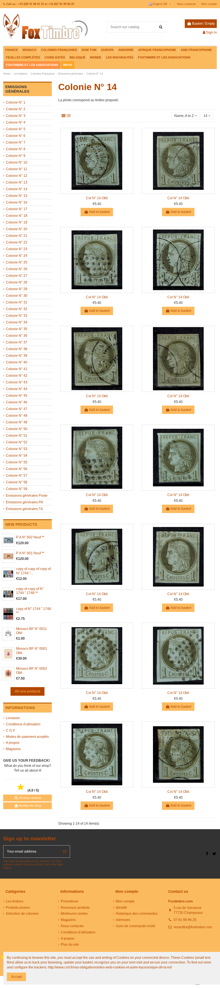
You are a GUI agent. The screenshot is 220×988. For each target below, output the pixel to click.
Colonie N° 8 (15, 149)
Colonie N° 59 (16, 489)
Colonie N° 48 (16, 415)
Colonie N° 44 (16, 389)
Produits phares (18, 907)
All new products (27, 691)
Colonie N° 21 (16, 235)
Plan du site (70, 944)
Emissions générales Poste (26, 495)
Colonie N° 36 (16, 335)
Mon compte (209, 4)
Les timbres (14, 901)
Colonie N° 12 (16, 176)
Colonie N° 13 (16, 182)
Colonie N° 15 (16, 196)
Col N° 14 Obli (97, 198)
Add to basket (99, 212)
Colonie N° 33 (16, 315)
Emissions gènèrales (17, 89)
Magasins (13, 749)
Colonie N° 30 (16, 295)
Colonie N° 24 (16, 255)
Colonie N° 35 (16, 329)
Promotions (69, 901)
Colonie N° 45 (16, 395)
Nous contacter (187, 4)
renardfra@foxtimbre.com (193, 927)
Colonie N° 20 (16, 229)
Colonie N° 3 (15, 116)
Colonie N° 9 (15, 156)
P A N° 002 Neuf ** (30, 537)
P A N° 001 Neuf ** (30, 553)
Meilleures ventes (74, 913)
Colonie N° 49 (16, 422)
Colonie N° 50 (16, 429)
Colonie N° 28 (16, 282)
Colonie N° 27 (16, 275)
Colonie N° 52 (16, 442)
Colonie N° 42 (16, 375)
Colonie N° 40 (16, 362)
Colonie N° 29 (16, 289)
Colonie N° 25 (16, 262)
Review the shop (27, 805)
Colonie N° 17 (16, 209)
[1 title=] (2, 957)
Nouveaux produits (75, 907)
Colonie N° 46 (16, 402)
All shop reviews (27, 798)
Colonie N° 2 (15, 109)
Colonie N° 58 (16, 482)
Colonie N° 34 (16, 322)
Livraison (13, 718)
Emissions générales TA (24, 509)
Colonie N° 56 (16, 469)
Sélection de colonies (22, 913)
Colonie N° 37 (16, 342)
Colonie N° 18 (16, 216)
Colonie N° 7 (15, 142)
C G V (10, 730)
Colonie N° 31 (16, 302)
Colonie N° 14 (16, 189)
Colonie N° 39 (16, 355)
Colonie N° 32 (16, 309)
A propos (12, 742)
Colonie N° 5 (15, 129)
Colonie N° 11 (16, 169)
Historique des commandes (136, 913)
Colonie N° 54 (16, 455)
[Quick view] (96, 191)
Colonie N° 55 (16, 462)
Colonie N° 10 (16, 162)
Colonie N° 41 (16, 369)
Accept (16, 977)
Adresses (123, 920)
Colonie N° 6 (15, 136)
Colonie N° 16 (16, 202)
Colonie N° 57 (16, 475)
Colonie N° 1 (15, 102)
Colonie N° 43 (16, 382)
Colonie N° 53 (16, 449)
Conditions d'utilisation (23, 724)
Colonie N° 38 (16, 349)
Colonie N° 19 (16, 222)
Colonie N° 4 (15, 122)
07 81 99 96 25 (185, 920)
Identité (121, 907)
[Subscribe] (65, 852)
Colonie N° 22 (16, 242)
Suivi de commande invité (135, 926)
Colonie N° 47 (16, 409)
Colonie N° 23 (16, 249)
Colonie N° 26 (16, 269)
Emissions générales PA (24, 502)
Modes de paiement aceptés (27, 736)
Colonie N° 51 (16, 435)
